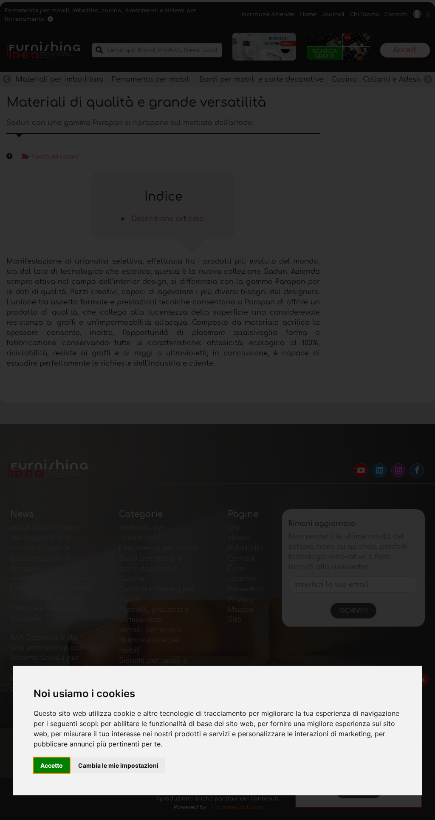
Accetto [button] (51, 765)
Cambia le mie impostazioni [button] (118, 765)
